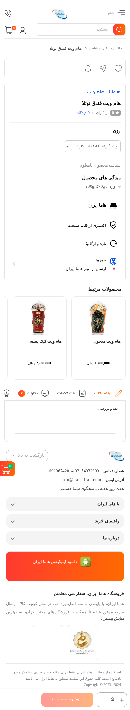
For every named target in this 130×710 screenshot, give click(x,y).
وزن (117, 131)
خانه (119, 48)
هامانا (115, 92)
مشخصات (66, 393)
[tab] (109, 394)
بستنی (107, 48)
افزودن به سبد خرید (67, 699)
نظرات (29, 393)
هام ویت (91, 48)
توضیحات (103, 393)
